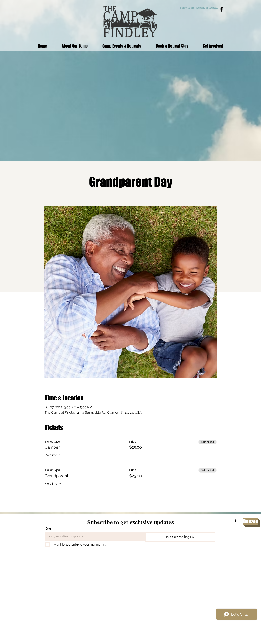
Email (50, 528)
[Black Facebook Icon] (221, 9)
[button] (122, 46)
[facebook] (235, 521)
